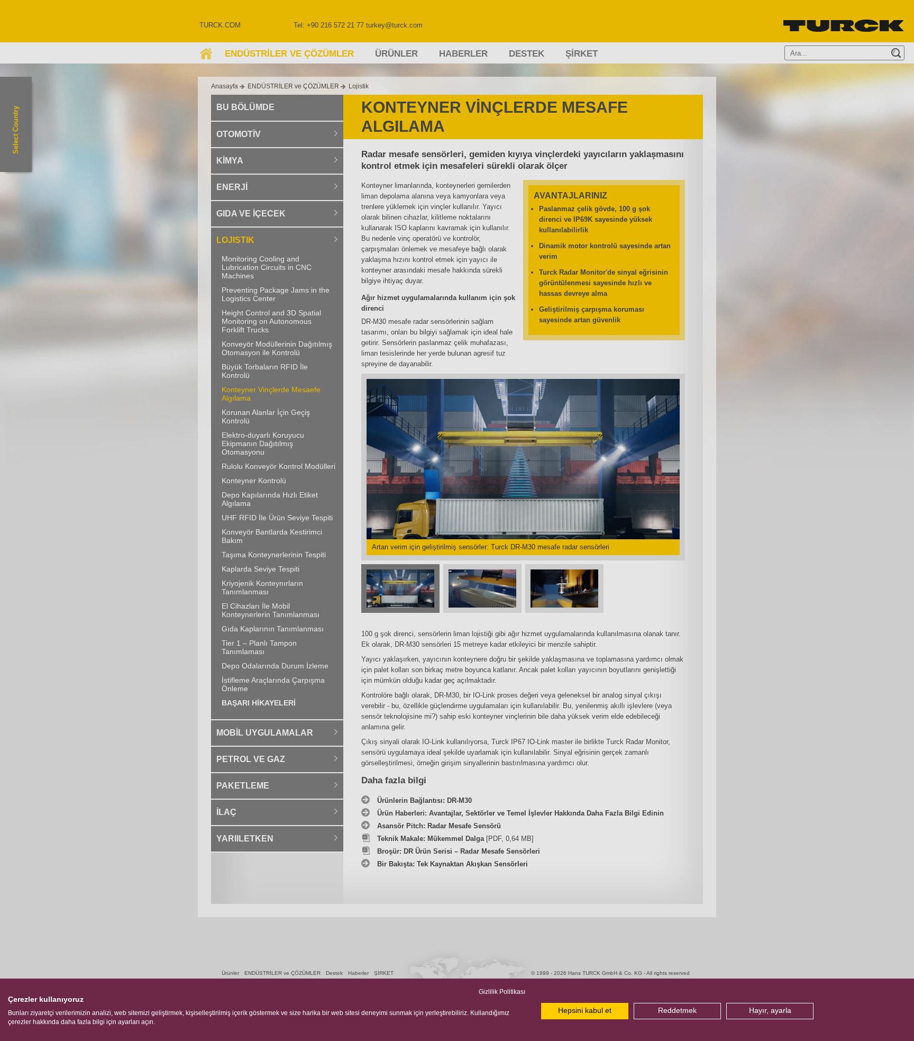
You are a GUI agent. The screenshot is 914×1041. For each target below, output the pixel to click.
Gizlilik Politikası (502, 991)
